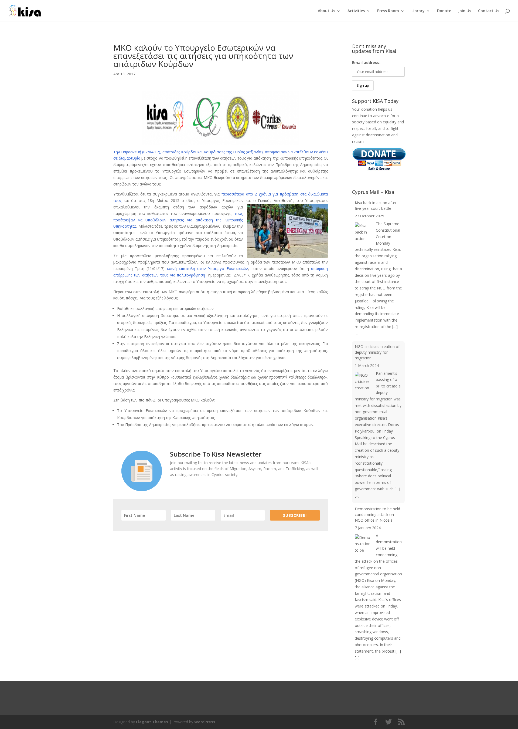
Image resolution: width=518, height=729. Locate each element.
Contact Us (488, 11)
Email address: (366, 62)
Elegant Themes (152, 721)
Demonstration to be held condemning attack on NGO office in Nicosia (377, 514)
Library (418, 11)
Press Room (388, 11)
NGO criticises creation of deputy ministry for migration (377, 352)
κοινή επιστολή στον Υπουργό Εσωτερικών (206, 268)
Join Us (464, 11)
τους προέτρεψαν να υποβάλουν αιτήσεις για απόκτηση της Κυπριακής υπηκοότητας (178, 220)
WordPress (204, 721)
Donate (444, 11)
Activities (356, 11)
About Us (326, 11)
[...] (357, 333)
